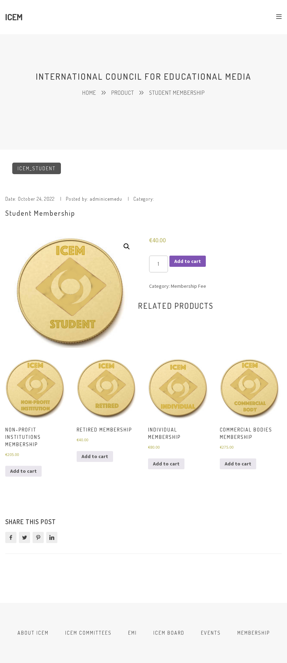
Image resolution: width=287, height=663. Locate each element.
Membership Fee (188, 286)
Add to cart (187, 261)
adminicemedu (106, 199)
